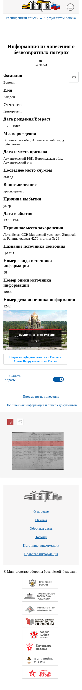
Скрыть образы (12, 378)
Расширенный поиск (21, 18)
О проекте (41, 511)
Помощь (41, 537)
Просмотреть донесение (41, 396)
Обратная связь (41, 528)
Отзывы (41, 520)
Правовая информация (41, 554)
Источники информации (41, 545)
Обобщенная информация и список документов (41, 405)
